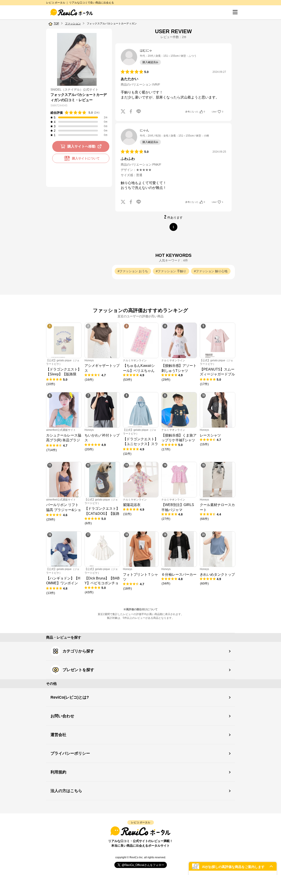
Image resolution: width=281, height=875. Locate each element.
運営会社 (58, 735)
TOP (56, 23)
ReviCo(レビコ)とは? (69, 697)
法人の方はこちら (66, 791)
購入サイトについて (86, 158)
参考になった (195, 111)
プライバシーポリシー (70, 753)
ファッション (73, 23)
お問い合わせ (62, 716)
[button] (233, 866)
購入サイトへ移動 (81, 146)
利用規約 (58, 772)
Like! (217, 111)
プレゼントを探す (78, 670)
